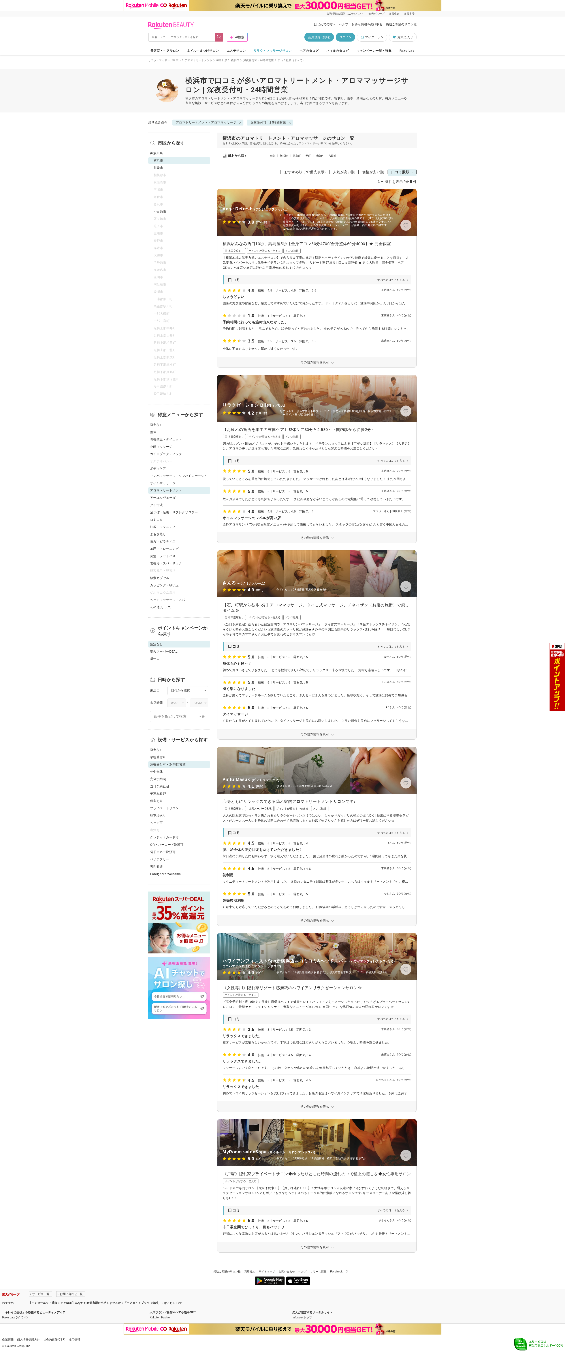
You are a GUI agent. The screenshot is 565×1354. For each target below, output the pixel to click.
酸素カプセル (159, 578)
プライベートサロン (164, 808)
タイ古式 (156, 505)
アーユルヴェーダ (162, 497)
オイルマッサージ (162, 483)
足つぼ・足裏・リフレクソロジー (174, 512)
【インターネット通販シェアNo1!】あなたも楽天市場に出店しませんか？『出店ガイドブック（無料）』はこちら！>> (105, 1302)
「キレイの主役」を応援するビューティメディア (33, 1312)
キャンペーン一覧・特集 (374, 50)
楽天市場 (409, 13)
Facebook (336, 1271)
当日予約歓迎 (159, 786)
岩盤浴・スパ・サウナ (166, 563)
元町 (308, 155)
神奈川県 (221, 60)
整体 (153, 432)
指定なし (156, 425)
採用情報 (74, 1339)
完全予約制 (158, 779)
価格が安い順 (373, 172)
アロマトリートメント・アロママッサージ (228, 98)
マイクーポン (374, 37)
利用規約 (249, 1271)
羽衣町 (297, 155)
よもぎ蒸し (158, 534)
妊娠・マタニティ (162, 527)
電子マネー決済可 (162, 852)
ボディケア (158, 468)
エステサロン (236, 50)
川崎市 (158, 167)
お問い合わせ (287, 1271)
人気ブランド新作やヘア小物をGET (173, 1312)
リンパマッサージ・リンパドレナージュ (178, 476)
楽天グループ (376, 13)
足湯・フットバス (162, 556)
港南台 (320, 155)
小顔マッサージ (161, 446)
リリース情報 (318, 1271)
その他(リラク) (160, 607)
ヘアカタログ (309, 50)
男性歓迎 (156, 866)
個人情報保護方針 (28, 1339)
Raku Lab (406, 50)
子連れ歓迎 (158, 793)
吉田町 (332, 155)
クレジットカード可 (164, 837)
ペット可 (156, 823)
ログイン (345, 37)
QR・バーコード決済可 (167, 844)
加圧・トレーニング (164, 548)
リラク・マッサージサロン (273, 50)
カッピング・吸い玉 (164, 585)
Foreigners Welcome (165, 874)
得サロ (155, 659)
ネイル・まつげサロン (203, 50)
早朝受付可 (158, 757)
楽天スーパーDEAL (163, 651)
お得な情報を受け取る (367, 24)
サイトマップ (267, 1271)
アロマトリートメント (198, 60)
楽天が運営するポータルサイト (312, 1312)
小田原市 (160, 211)
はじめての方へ (325, 24)
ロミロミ (156, 519)
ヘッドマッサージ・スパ (167, 600)
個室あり (156, 801)
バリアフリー (159, 859)
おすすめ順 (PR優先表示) (305, 172)
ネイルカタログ (337, 50)
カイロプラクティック (166, 454)
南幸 (272, 155)
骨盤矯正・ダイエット (166, 439)
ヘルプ (343, 24)
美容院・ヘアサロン (165, 50)
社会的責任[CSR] (54, 1339)
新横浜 (284, 155)
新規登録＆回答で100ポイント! (345, 13)
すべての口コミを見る (391, 280)
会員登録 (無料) (319, 37)
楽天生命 (394, 13)
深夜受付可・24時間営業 (258, 60)
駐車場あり (158, 815)
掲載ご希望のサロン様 (401, 24)
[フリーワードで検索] (219, 37)
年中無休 (156, 771)
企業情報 (8, 1339)
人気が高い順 (344, 172)
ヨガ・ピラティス (162, 541)
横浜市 (235, 60)
